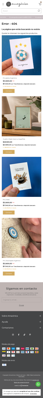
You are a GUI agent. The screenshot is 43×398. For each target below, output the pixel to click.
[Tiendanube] (21, 386)
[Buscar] (39, 10)
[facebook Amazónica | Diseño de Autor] (19, 335)
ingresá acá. (35, 380)
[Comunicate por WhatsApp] (38, 384)
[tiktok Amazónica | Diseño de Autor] (24, 335)
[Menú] (3, 4)
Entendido (33, 393)
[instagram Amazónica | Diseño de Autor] (13, 335)
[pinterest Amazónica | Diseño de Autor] (30, 335)
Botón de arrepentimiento (21, 382)
